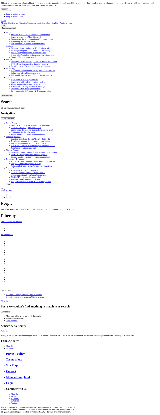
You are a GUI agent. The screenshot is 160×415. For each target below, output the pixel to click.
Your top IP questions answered (23, 57)
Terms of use (51, 5)
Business (9, 46)
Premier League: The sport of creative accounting (30, 66)
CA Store (55, 23)
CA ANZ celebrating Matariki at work (26, 37)
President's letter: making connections (25, 89)
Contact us (41, 23)
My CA (69, 23)
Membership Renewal (9, 23)
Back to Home (6, 191)
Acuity (62, 23)
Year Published (7, 235)
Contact (11, 371)
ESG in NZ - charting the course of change (28, 86)
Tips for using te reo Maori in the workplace (28, 53)
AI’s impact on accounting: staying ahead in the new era (33, 71)
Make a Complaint (18, 377)
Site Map (12, 365)
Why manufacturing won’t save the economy (28, 84)
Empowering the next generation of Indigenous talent (32, 39)
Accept (4, 10)
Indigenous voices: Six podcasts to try (26, 73)
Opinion (9, 77)
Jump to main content (14, 16)
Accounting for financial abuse (23, 41)
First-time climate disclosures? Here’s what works (30, 48)
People (8, 32)
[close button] (10, 10)
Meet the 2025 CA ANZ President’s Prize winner (30, 35)
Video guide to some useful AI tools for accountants (31, 75)
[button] (8, 28)
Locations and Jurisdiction (11, 222)
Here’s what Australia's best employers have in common (33, 55)
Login (4, 25)
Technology (10, 68)
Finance (9, 59)
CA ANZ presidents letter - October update (28, 82)
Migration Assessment (27, 23)
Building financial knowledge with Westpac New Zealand (34, 62)
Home (3, 21)
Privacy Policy (15, 353)
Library (49, 23)
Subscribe (5, 331)
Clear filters (5, 301)
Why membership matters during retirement (28, 44)
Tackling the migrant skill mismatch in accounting (30, 50)
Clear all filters (12, 320)
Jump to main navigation (15, 14)
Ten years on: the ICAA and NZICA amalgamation (31, 91)
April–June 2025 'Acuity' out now (24, 80)
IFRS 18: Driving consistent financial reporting (29, 64)
